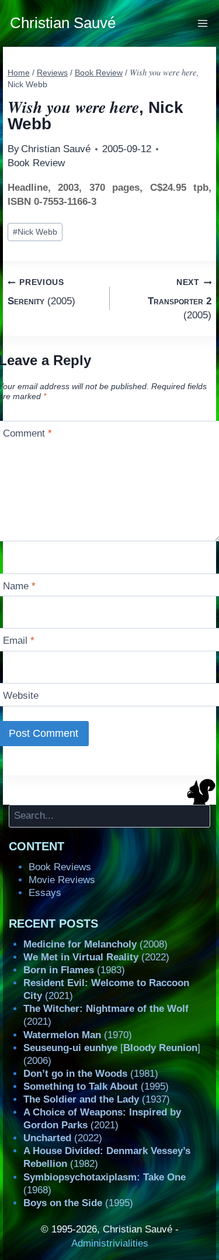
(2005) (41, 292)
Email (18, 640)
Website (21, 695)
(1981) (90, 1073)
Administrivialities (109, 1243)
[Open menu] (203, 23)
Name (19, 586)
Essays (45, 892)
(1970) (77, 1035)
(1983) (74, 970)
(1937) (96, 1099)
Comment (27, 433)
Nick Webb (35, 232)
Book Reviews (60, 867)
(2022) (96, 957)
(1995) (96, 1086)
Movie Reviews (62, 879)
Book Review (36, 163)
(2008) (95, 944)
